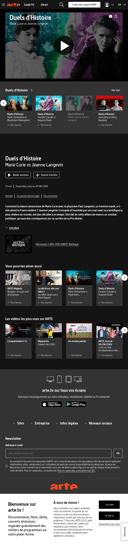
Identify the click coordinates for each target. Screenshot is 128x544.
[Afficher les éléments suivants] (124, 277)
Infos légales (69, 423)
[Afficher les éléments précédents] (3, 103)
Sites (20, 423)
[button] (61, 4)
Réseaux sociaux (100, 423)
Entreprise (42, 423)
